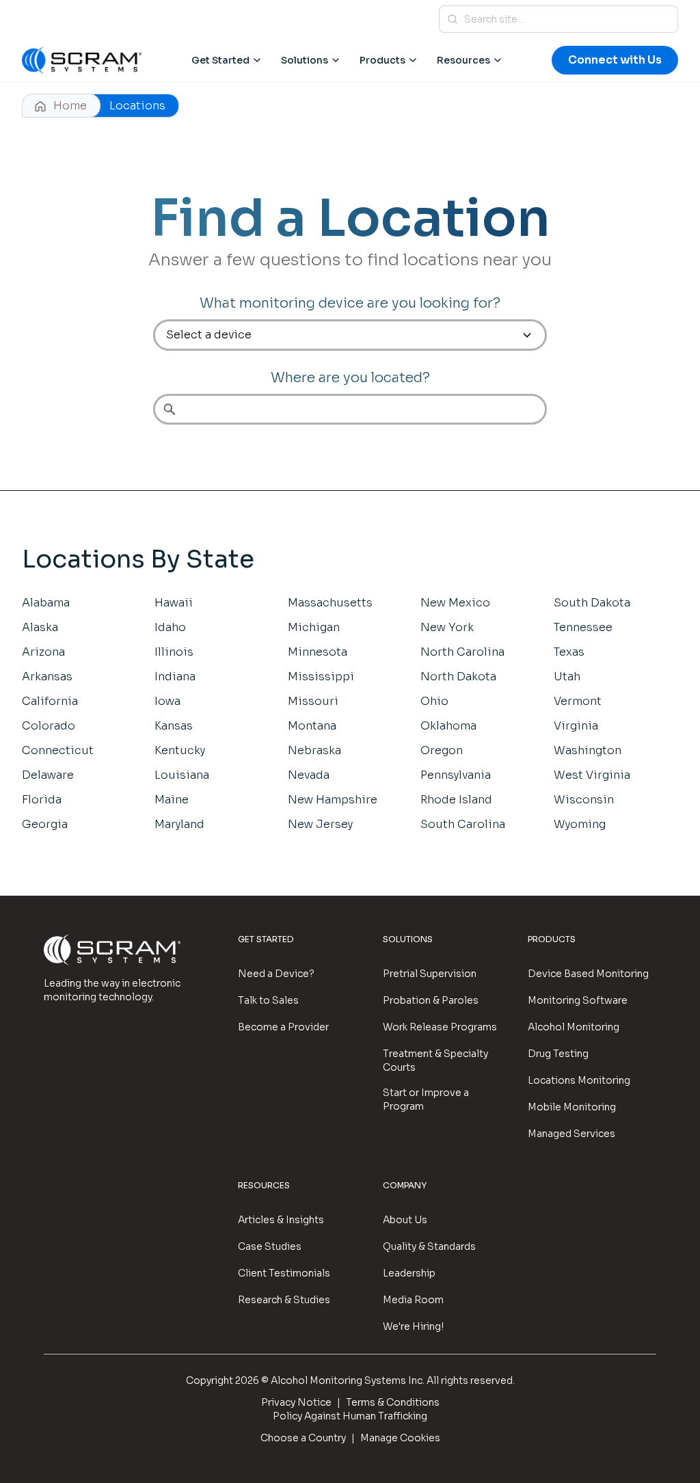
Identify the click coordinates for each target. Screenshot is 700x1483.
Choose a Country (303, 1438)
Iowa (167, 701)
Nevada (308, 775)
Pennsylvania (455, 775)
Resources (463, 60)
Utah (567, 676)
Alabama (46, 603)
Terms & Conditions (393, 1402)
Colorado (48, 726)
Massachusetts (330, 603)
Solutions (304, 60)
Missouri (313, 701)
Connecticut (58, 750)
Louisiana (181, 775)
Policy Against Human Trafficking (350, 1416)
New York (447, 627)
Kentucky (179, 750)
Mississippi (321, 676)
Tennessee (583, 627)
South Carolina (462, 824)
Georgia (45, 824)
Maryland (179, 824)
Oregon (441, 750)
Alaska (40, 627)
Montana (312, 726)
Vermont (578, 701)
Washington (587, 750)
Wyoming (580, 824)
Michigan (314, 627)
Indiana (175, 676)
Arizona (43, 652)
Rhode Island (456, 799)
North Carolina (462, 652)
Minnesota (317, 652)
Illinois (173, 652)
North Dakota (458, 676)
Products (382, 60)
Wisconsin (584, 799)
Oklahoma (448, 726)
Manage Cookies (400, 1438)
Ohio (434, 701)
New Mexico (455, 603)
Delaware (48, 775)
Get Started (220, 60)
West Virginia (592, 775)
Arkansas (47, 676)
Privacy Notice (296, 1402)
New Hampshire (332, 799)
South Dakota (592, 603)
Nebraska (314, 750)
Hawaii (173, 603)
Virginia (576, 726)
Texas (569, 652)
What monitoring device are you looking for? (350, 303)
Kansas (173, 726)
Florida (42, 799)
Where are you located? (350, 377)
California (50, 701)
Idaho (170, 627)
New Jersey (320, 824)
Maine (171, 799)
